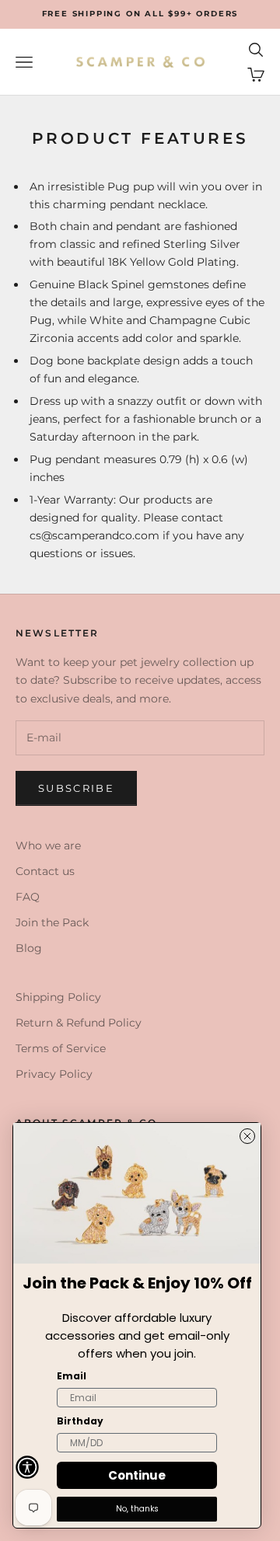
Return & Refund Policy (79, 1023)
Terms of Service (61, 1048)
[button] (27, 1467)
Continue (137, 1475)
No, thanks (137, 1509)
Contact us (45, 871)
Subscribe (76, 788)
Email (71, 1375)
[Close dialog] (247, 1136)
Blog (29, 948)
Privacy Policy (54, 1074)
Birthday (80, 1421)
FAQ (28, 897)
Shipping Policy (58, 997)
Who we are (48, 845)
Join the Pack (52, 922)
